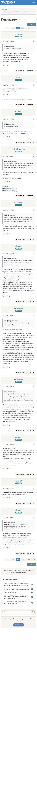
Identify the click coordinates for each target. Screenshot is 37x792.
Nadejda (19, 246)
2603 (18, 28)
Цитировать (21, 71)
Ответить (32, 24)
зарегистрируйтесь (22, 570)
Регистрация (19, 625)
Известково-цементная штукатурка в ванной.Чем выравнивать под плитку (16, 584)
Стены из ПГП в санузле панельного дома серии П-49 (15, 597)
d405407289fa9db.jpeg (10, 191)
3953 (29, 28)
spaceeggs (19, 203)
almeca (19, 34)
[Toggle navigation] (33, 2)
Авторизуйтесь (8, 570)
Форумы (4, 9)
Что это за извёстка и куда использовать (17, 589)
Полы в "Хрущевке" (10, 592)
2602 (13, 28)
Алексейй (19, 308)
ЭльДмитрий (19, 149)
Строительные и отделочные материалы (17, 11)
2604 (22, 28)
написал (11, 46)
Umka (19, 78)
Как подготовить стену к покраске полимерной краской (15, 602)
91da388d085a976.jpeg (10, 188)
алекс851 (19, 481)
